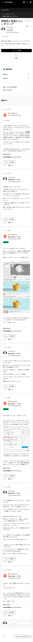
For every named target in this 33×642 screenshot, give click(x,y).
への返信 (14, 179)
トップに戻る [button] (3, 636)
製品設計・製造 (10, 14)
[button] (31, 26)
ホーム (3, 14)
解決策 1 (5, 74)
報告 (16, 58)
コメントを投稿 (16, 50)
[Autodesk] (8, 2)
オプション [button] (28, 21)
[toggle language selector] (24, 2)
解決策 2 (5, 78)
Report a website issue (23, 636)
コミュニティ (5, 10)
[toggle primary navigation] (3, 2)
